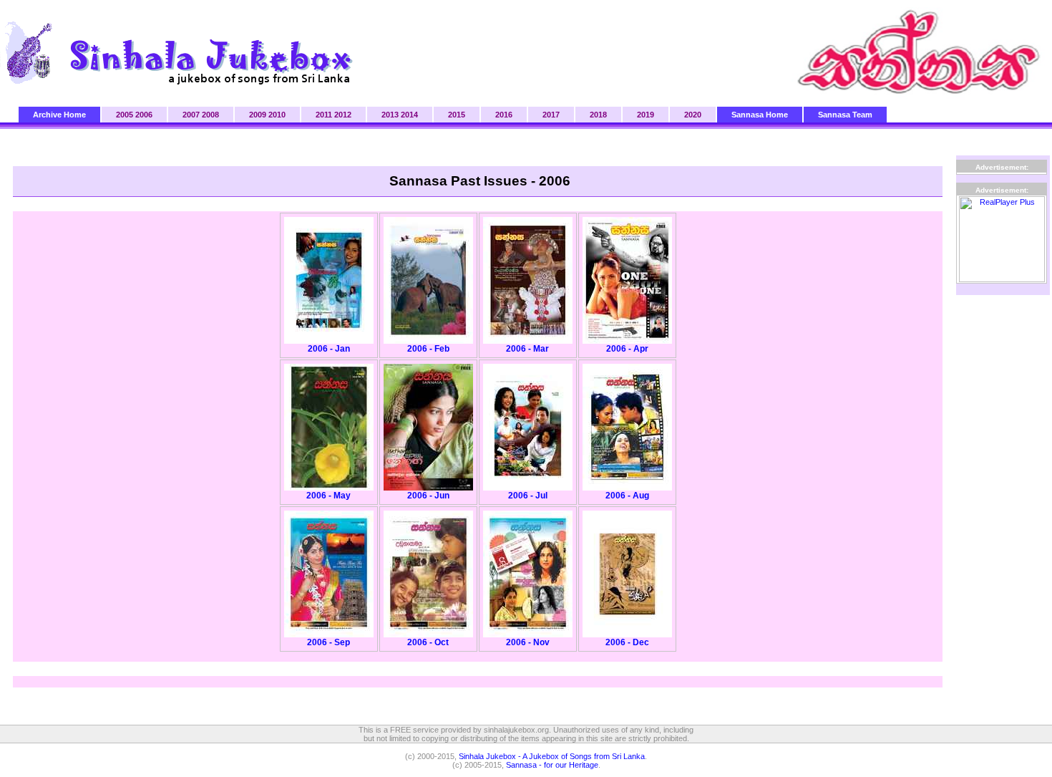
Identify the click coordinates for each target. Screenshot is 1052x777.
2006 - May (328, 496)
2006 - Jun (428, 496)
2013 (390, 114)
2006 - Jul (527, 496)
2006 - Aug (627, 496)
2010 (277, 114)
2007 (191, 114)
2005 (124, 114)
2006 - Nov (528, 642)
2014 (409, 114)
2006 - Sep (328, 642)
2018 (598, 114)
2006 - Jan (329, 349)
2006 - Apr (627, 349)
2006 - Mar (527, 349)
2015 (456, 114)
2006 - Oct (428, 642)
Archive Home (59, 114)
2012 (342, 114)
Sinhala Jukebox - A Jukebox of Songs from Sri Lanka (552, 756)
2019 (645, 114)
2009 (257, 114)
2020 (692, 114)
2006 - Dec (627, 642)
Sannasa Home (759, 114)
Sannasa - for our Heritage (552, 765)
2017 (551, 114)
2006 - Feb (428, 349)
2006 (143, 114)
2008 (210, 114)
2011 (324, 114)
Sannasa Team (845, 114)
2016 (503, 114)
